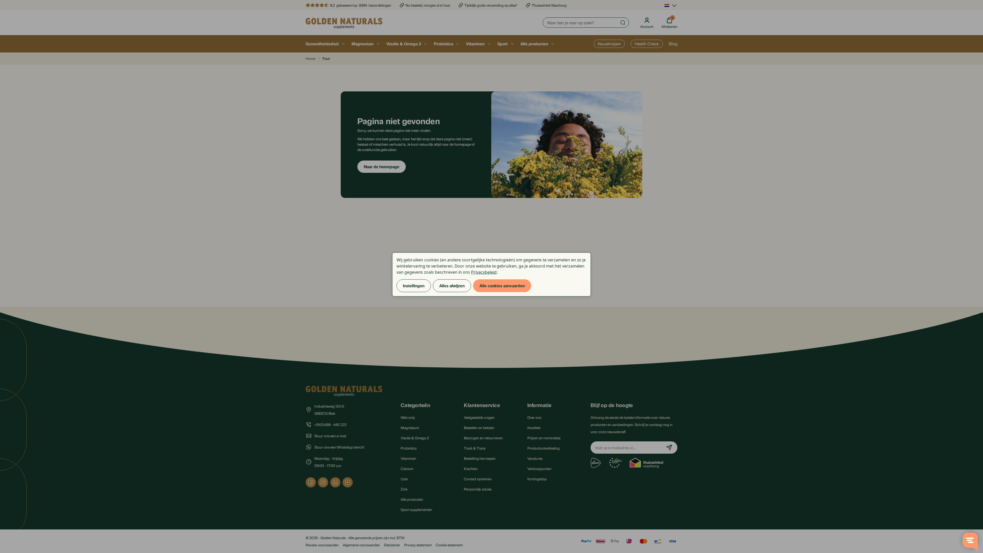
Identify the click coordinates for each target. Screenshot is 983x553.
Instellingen (413, 285)
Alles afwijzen (452, 285)
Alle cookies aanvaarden (502, 285)
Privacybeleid (483, 272)
